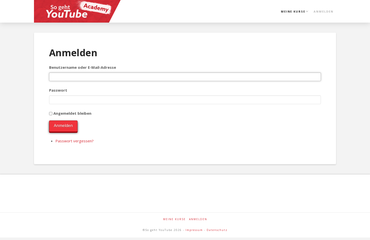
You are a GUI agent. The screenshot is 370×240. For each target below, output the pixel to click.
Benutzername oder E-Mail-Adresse (82, 67)
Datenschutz (217, 230)
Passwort (58, 90)
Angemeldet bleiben (72, 113)
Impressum (194, 230)
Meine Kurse (174, 219)
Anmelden (63, 125)
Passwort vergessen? (74, 140)
